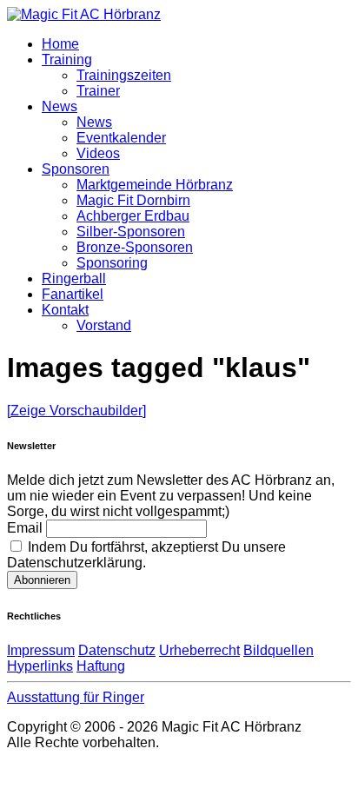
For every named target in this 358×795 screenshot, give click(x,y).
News (59, 106)
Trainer (98, 90)
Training (67, 59)
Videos (98, 153)
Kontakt (65, 309)
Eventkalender (121, 137)
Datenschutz (117, 650)
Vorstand (103, 325)
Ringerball (74, 278)
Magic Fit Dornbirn (133, 200)
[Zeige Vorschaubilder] (76, 410)
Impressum (41, 650)
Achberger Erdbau (132, 216)
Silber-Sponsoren (130, 231)
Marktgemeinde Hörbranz (154, 184)
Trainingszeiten (123, 75)
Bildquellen (278, 650)
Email (25, 527)
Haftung (100, 666)
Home (60, 43)
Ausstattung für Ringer (75, 697)
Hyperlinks (40, 666)
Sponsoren (75, 169)
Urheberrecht (199, 650)
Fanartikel (72, 294)
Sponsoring (112, 262)
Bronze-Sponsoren (134, 247)
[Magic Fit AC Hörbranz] (84, 14)
